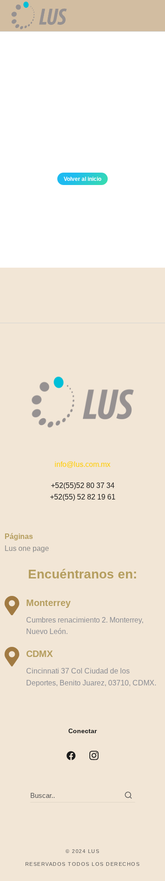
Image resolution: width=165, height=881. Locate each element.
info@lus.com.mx (82, 464)
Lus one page (27, 548)
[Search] (128, 795)
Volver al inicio (82, 179)
